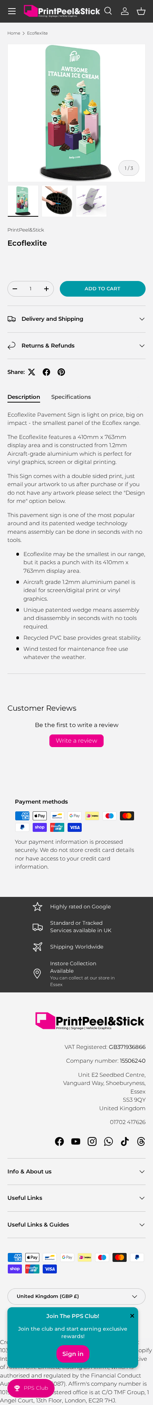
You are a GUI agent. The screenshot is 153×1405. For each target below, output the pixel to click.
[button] (141, 11)
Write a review (76, 740)
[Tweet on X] (31, 372)
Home (13, 33)
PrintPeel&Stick (25, 230)
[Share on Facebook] (46, 372)
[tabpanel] (76, 536)
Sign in (73, 1353)
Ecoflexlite (37, 33)
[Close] (132, 1316)
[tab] (23, 397)
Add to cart (102, 288)
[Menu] (12, 11)
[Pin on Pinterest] (61, 372)
